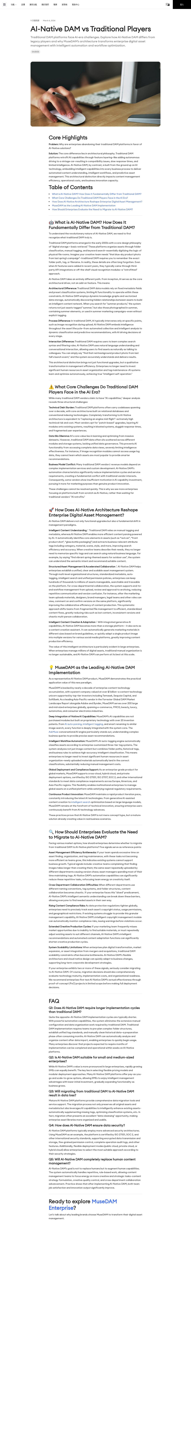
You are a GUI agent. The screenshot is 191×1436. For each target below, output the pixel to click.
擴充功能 (33, 4)
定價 (23, 4)
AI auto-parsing (73, 724)
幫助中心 (75, 4)
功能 (13, 4)
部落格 (64, 4)
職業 (55, 4)
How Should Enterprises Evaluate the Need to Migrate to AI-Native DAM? (92, 209)
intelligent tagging (92, 724)
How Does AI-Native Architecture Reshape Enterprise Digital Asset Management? (97, 201)
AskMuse (54, 731)
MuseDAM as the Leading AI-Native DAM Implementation (84, 205)
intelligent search (80, 802)
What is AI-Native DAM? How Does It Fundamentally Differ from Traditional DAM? (96, 193)
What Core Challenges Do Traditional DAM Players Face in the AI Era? (90, 197)
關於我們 (45, 4)
